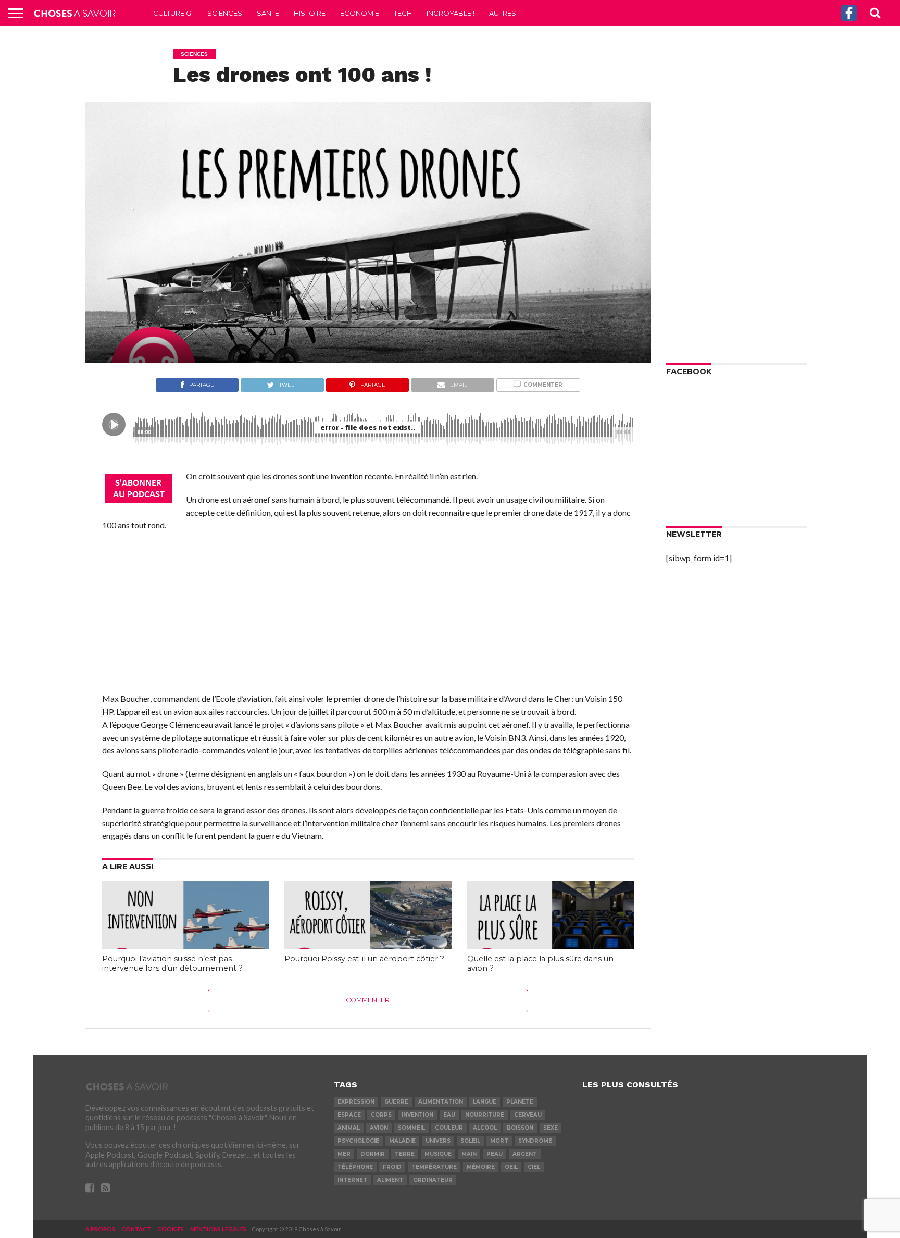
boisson (520, 1127)
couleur (449, 1127)
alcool (485, 1127)
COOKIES (170, 1228)
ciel (534, 1166)
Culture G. (173, 13)
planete (519, 1101)
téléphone (355, 1166)
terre (405, 1153)
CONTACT (136, 1228)
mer (344, 1153)
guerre (396, 1101)
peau (494, 1153)
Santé (268, 13)
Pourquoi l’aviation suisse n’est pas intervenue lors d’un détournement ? (172, 963)
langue (484, 1101)
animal (349, 1127)
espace (349, 1114)
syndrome (535, 1140)
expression (356, 1101)
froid (392, 1166)
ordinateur (433, 1180)
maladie (402, 1140)
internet (352, 1180)
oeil (511, 1166)
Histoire (310, 13)
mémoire (481, 1166)
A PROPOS (100, 1228)
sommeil (411, 1127)
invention (417, 1114)
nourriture (484, 1114)
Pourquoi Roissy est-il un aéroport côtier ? (364, 958)
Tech (403, 13)
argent (524, 1153)
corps (381, 1114)
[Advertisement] (368, 615)
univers (438, 1140)
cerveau (528, 1114)
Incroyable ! (450, 13)
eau (449, 1114)
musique (438, 1153)
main (469, 1153)
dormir (372, 1153)
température (434, 1166)
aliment (390, 1180)
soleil (470, 1140)
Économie (359, 13)
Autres (502, 13)
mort (499, 1140)
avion (379, 1127)
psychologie (358, 1140)
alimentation (440, 1101)
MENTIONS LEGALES (218, 1228)
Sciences (224, 13)
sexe (550, 1127)
